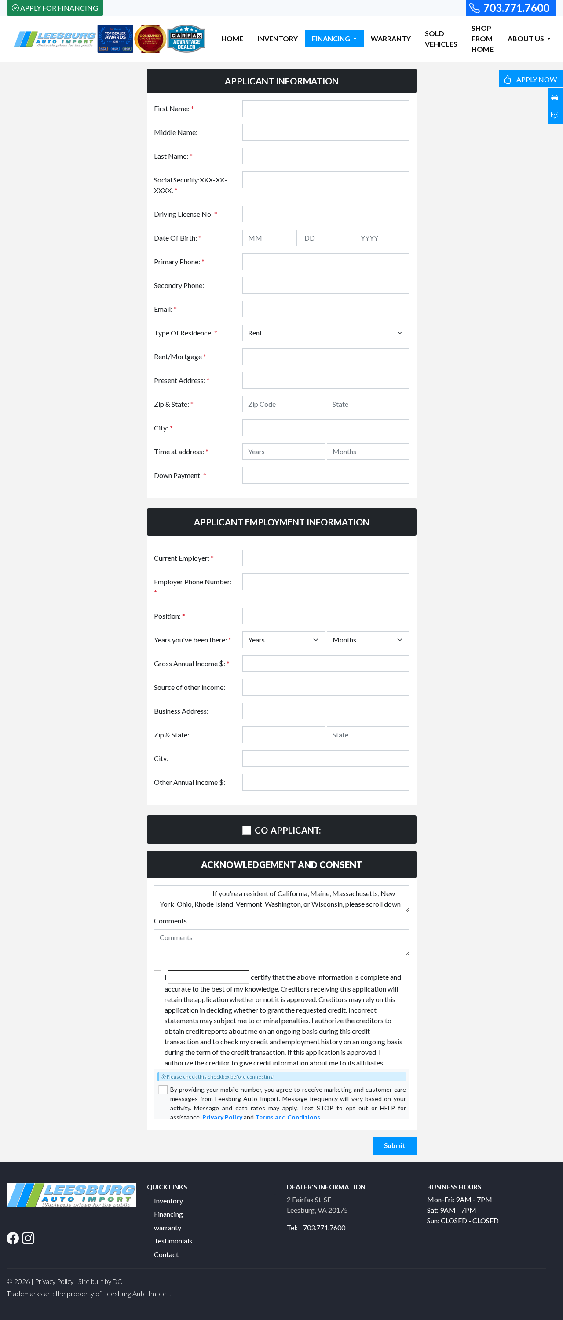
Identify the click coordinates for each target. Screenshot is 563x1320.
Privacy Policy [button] (54, 1281)
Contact (166, 1254)
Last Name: (173, 156)
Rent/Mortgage (180, 356)
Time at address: (181, 451)
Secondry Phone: (179, 285)
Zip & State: (174, 404)
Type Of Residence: (185, 332)
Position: (169, 616)
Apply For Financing (59, 8)
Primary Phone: (179, 261)
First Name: (174, 108)
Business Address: (181, 711)
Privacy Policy (222, 1117)
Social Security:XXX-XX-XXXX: (190, 184)
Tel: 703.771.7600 (316, 1227)
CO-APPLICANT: (288, 830)
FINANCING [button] (331, 38)
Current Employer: (184, 558)
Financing (168, 1214)
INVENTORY (277, 38)
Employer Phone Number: (193, 586)
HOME (232, 38)
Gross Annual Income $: (192, 663)
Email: (165, 309)
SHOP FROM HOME (483, 38)
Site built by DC (100, 1281)
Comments (170, 920)
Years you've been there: (192, 639)
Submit (395, 1145)
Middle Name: (175, 132)
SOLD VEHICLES (441, 38)
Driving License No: (185, 214)
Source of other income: (189, 687)
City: (163, 427)
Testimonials (173, 1240)
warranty (167, 1227)
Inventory (168, 1200)
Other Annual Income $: (189, 782)
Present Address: (182, 380)
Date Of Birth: (177, 237)
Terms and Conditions (287, 1117)
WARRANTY (391, 38)
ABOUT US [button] (526, 38)
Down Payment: (180, 475)
